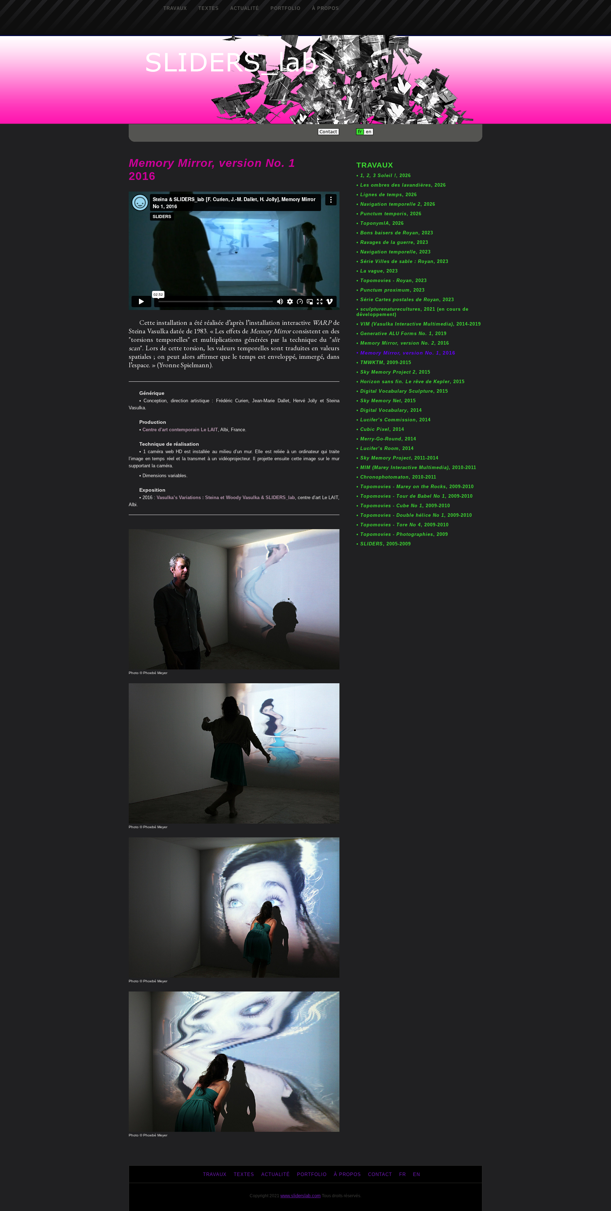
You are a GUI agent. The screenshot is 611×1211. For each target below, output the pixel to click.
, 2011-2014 (397, 458)
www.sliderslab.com (300, 1195)
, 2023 (394, 232)
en (416, 1174)
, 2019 (401, 333)
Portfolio (285, 8)
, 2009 (402, 534)
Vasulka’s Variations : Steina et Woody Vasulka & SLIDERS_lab (226, 497)
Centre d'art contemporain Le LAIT (180, 429)
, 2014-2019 (418, 324)
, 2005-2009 (383, 543)
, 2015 (393, 372)
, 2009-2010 (415, 486)
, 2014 (389, 410)
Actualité (244, 8)
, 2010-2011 (416, 467)
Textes (208, 8)
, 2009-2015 (383, 362)
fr (402, 1174)
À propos (325, 8)
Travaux (175, 8)
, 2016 (402, 343)
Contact (380, 1174)
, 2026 (383, 175)
